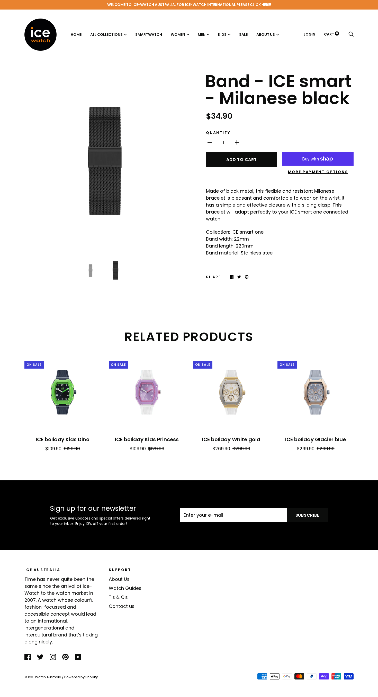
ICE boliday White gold (231, 439)
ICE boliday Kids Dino (62, 439)
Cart (331, 34)
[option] (104, 163)
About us (265, 34)
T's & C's (118, 597)
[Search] (351, 34)
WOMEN (178, 34)
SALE (243, 34)
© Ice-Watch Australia (42, 677)
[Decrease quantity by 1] (209, 142)
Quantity (218, 132)
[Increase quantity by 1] (236, 142)
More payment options (318, 171)
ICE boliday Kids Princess (147, 439)
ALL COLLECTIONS (106, 34)
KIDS (222, 34)
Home (76, 34)
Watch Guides (125, 588)
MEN (201, 34)
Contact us (121, 606)
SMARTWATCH (148, 34)
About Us (119, 579)
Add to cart (241, 160)
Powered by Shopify (81, 677)
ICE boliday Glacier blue (315, 439)
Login (309, 34)
